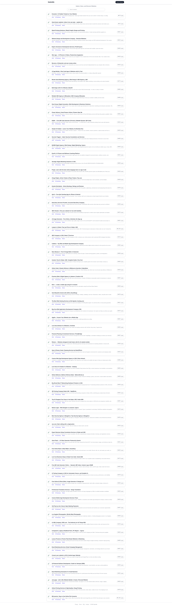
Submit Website (119, 2)
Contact (87, 604)
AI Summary (58, 17)
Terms (80, 604)
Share (63, 17)
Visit (53, 17)
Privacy (76, 604)
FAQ (84, 604)
